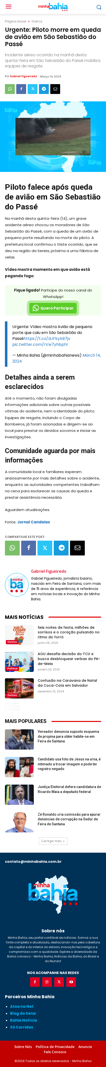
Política (12, 668)
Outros (37, 21)
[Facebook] (21, 89)
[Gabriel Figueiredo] (17, 585)
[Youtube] (71, 982)
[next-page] (16, 706)
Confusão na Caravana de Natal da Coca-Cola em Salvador (67, 683)
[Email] (55, 89)
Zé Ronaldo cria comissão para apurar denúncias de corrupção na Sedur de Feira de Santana (69, 819)
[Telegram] (44, 89)
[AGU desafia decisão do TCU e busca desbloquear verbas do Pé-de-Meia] (19, 662)
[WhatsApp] (10, 89)
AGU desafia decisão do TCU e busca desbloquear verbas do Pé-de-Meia (69, 658)
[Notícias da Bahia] (53, 894)
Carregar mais (51, 841)
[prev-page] (8, 706)
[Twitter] (32, 89)
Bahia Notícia (23, 1020)
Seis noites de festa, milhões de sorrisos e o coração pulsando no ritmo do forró (69, 632)
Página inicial (15, 21)
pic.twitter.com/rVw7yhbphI (40, 344)
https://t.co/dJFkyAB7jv (47, 338)
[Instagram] (47, 982)
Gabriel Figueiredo (23, 76)
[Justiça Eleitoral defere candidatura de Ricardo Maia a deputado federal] (19, 795)
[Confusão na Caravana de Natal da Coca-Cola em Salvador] (19, 688)
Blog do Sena (23, 1013)
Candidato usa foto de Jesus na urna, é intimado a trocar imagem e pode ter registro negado (69, 764)
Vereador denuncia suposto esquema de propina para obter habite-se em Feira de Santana (68, 736)
